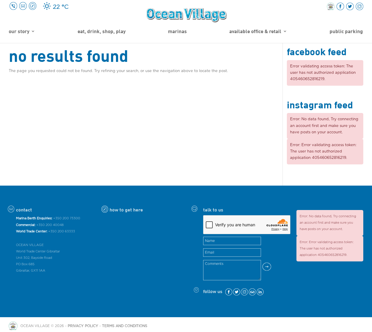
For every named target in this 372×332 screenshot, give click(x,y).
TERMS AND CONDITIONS (124, 326)
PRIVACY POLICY (83, 326)
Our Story (19, 31)
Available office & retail (255, 31)
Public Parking (346, 31)
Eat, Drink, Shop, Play (102, 31)
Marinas (177, 31)
